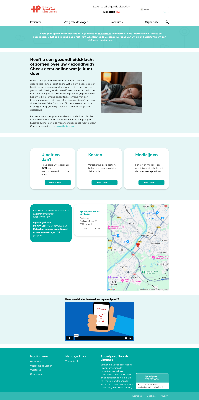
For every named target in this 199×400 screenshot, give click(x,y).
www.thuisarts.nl (65, 126)
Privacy (164, 396)
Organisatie (152, 22)
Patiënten (36, 22)
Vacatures (117, 22)
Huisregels (136, 396)
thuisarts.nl (104, 33)
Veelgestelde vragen (76, 22)
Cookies (151, 396)
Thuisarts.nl (71, 361)
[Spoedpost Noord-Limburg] (57, 9)
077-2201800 (152, 379)
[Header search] (167, 22)
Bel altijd (111, 11)
